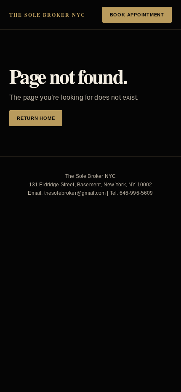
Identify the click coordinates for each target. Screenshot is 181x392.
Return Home (36, 118)
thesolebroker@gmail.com (75, 193)
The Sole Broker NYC (47, 15)
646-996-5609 (136, 193)
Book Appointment (137, 14)
